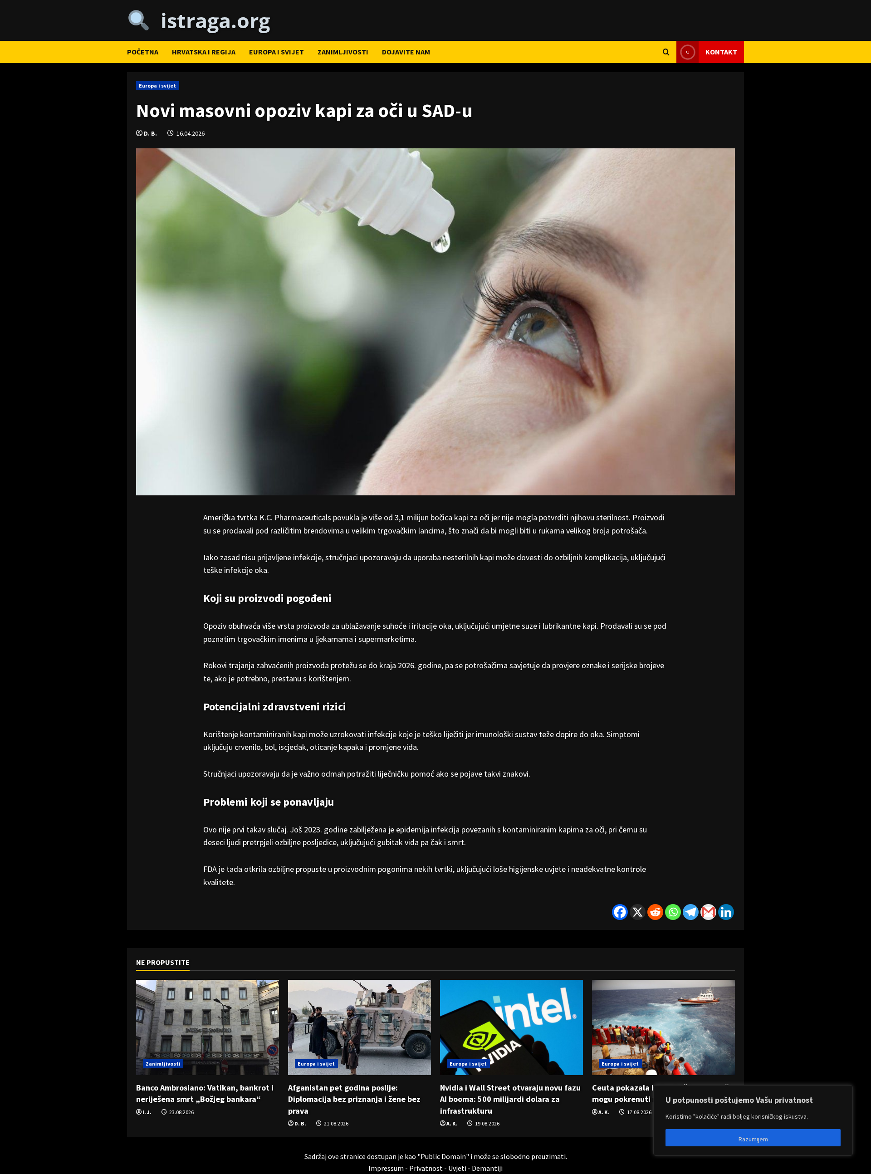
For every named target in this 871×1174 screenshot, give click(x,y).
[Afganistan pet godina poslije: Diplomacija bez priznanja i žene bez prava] (359, 1027)
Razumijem (753, 1139)
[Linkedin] (726, 912)
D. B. (150, 133)
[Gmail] (708, 912)
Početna (142, 51)
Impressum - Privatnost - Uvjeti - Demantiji (435, 1168)
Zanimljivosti (343, 51)
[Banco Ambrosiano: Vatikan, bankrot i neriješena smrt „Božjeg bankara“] (207, 1027)
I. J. (147, 1112)
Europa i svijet (276, 51)
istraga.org (210, 20)
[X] (638, 912)
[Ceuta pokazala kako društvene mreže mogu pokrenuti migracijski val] (663, 1027)
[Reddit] (655, 912)
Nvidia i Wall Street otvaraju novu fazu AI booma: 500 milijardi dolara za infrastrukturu (510, 1098)
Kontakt (721, 51)
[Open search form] (666, 52)
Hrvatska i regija (203, 51)
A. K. (451, 1123)
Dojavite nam (406, 51)
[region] (753, 1120)
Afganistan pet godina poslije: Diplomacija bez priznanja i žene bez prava (354, 1098)
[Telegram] (691, 912)
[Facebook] (620, 912)
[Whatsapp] (673, 912)
